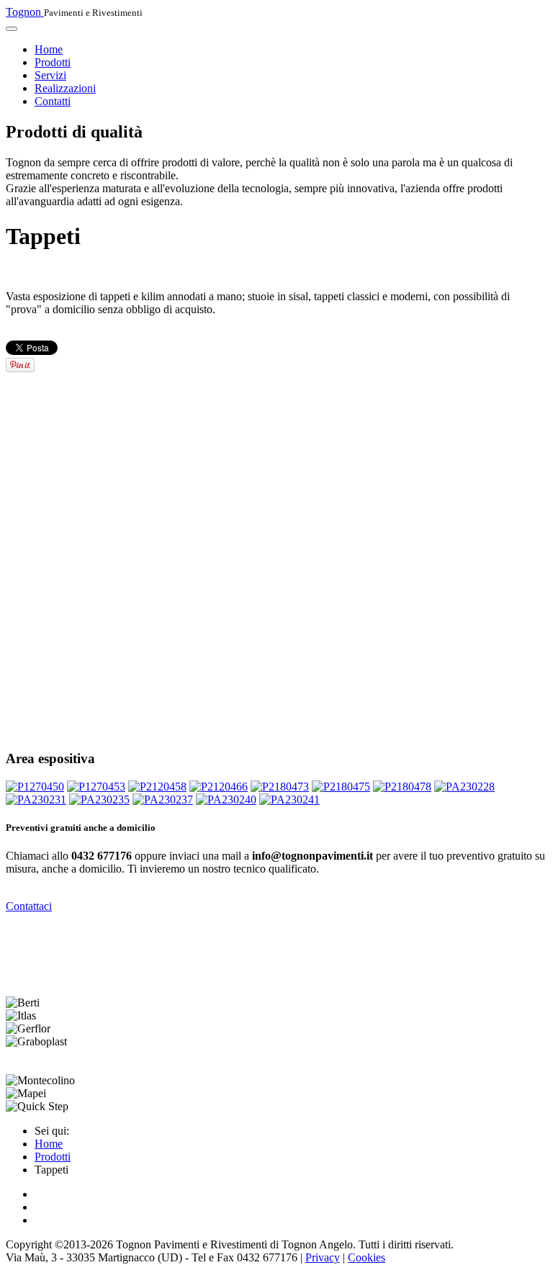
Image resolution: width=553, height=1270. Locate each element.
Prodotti (53, 62)
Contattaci (29, 906)
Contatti (53, 101)
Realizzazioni (65, 88)
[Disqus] (276, 555)
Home (49, 49)
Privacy (322, 1257)
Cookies (366, 1257)
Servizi (50, 75)
